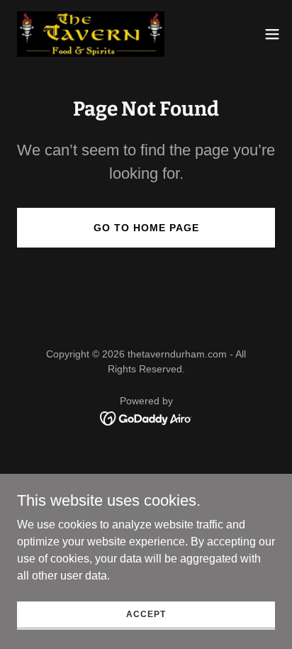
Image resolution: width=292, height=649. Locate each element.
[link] (90, 34)
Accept (146, 614)
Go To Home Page (146, 227)
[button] (272, 34)
